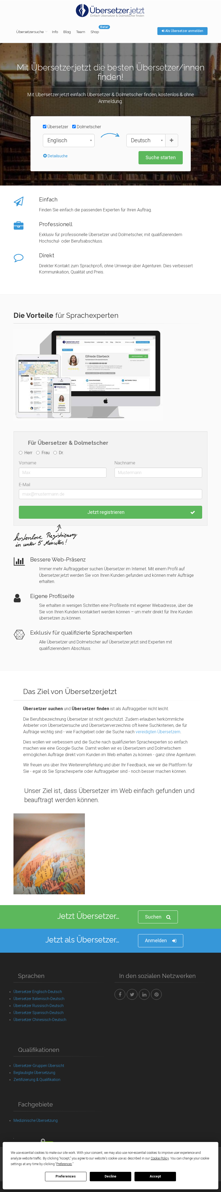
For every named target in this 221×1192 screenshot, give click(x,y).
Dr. (61, 452)
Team (80, 32)
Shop (95, 32)
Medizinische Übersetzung (35, 1120)
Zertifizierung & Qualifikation (36, 1079)
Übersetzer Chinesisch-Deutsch (39, 1019)
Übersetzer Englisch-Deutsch (37, 992)
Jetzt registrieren (106, 512)
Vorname (27, 462)
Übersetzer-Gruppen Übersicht (38, 1065)
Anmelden (156, 940)
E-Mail (24, 484)
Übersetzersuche (30, 32)
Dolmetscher (88, 126)
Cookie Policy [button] (160, 1158)
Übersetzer (57, 126)
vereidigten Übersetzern (158, 731)
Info (55, 32)
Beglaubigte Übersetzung (34, 1072)
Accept (155, 1176)
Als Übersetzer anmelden (183, 31)
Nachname (125, 462)
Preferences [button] (64, 1164)
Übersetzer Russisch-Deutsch (38, 1006)
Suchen (153, 917)
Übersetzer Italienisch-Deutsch (38, 999)
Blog (67, 32)
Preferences (66, 1176)
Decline (110, 1176)
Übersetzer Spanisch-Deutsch (38, 1012)
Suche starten (161, 157)
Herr (28, 452)
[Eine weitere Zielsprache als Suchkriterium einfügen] (171, 140)
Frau (46, 452)
